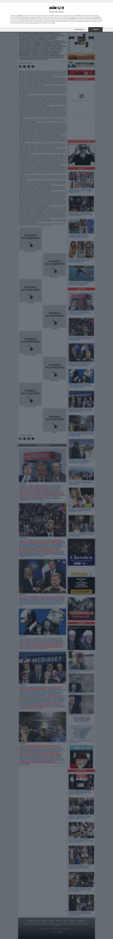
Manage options (79, 29)
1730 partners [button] (19, 15)
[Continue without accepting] (11, 1)
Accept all (95, 29)
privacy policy (33, 23)
